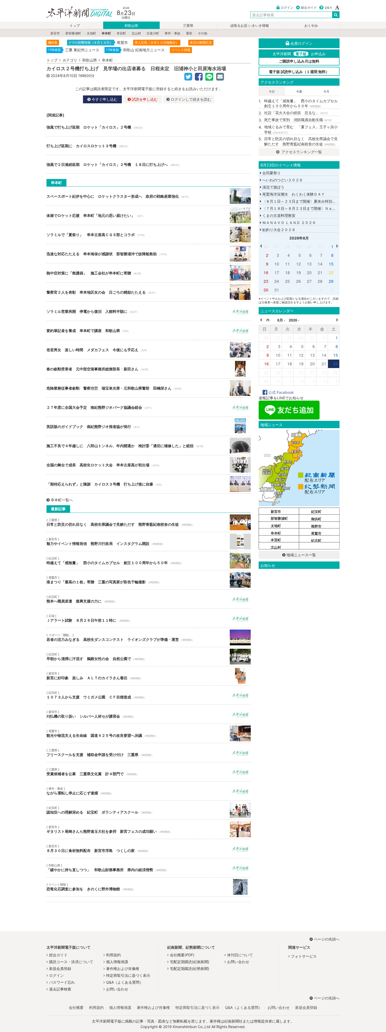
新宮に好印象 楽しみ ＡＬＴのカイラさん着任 (148, 675)
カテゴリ (69, 60)
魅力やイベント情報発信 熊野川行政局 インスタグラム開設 (148, 541)
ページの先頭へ (327, 939)
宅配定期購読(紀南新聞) (189, 961)
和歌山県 (131, 26)
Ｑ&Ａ (328, 7)
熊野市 (316, 526)
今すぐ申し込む (104, 99)
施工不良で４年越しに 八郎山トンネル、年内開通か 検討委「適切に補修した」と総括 (148, 445)
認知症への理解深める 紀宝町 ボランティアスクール (148, 810)
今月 (326, 91)
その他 (202, 33)
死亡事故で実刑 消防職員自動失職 (298, 119)
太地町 (91, 33)
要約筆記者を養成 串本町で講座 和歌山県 (148, 330)
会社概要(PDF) (182, 955)
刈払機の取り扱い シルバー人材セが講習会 (148, 714)
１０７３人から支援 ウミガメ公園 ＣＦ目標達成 (148, 695)
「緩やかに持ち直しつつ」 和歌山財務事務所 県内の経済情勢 (148, 867)
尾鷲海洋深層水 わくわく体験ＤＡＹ (293, 194)
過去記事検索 (60, 989)
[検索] (336, 14)
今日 (272, 91)
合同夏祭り (271, 173)
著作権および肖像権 (122, 968)
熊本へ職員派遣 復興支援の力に (148, 599)
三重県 (188, 26)
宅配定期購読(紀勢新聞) (189, 968)
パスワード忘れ (62, 982)
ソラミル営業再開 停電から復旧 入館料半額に (148, 311)
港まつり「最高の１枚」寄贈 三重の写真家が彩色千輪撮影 (148, 579)
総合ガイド (309, 7)
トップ (75, 26)
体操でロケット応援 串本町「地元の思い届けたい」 (148, 215)
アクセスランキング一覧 (301, 152)
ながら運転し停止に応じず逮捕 (148, 790)
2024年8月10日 (64, 75)
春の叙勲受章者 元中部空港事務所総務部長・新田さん (148, 368)
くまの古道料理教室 (278, 215)
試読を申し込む (144, 99)
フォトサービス (304, 956)
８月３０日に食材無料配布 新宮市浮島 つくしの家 (148, 848)
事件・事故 (172, 33)
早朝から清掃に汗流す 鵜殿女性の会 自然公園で (148, 656)
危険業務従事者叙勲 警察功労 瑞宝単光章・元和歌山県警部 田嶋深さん (148, 388)
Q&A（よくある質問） (124, 982)
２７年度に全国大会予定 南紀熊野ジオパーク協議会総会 (148, 407)
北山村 (136, 33)
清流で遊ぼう (272, 187)
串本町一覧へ (62, 500)
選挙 (189, 33)
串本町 (106, 33)
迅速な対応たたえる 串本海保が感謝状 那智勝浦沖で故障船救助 (148, 253)
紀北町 (316, 540)
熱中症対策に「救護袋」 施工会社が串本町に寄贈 (148, 272)
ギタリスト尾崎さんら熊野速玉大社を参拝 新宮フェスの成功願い (148, 829)
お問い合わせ (117, 989)
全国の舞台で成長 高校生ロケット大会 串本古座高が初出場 (148, 464)
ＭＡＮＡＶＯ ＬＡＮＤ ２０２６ (288, 222)
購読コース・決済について (71, 961)
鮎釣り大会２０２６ (278, 229)
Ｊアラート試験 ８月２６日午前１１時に (148, 618)
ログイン (287, 7)
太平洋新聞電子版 (75, 13)
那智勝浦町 (73, 33)
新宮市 (55, 33)
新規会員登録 (60, 968)
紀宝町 (316, 511)
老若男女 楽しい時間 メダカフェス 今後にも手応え (148, 349)
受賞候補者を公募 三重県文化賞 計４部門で (148, 771)
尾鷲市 (316, 533)
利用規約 (113, 955)
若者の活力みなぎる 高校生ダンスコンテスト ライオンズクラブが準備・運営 (148, 637)
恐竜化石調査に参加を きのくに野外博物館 (148, 886)
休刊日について (240, 955)
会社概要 (76, 1007)
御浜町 (316, 519)
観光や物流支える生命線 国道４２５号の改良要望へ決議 (148, 733)
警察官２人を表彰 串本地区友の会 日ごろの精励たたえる (148, 292)
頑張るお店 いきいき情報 (249, 26)
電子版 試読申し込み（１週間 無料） (299, 71)
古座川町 (153, 33)
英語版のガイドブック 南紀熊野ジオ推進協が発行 (148, 426)
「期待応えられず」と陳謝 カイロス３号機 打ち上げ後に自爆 (148, 483)
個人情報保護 (117, 961)
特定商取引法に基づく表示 (128, 975)
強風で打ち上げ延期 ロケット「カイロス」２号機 (148, 127)
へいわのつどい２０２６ (282, 180)
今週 (299, 91)
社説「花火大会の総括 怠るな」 (296, 112)
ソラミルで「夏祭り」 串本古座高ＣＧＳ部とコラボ (148, 234)
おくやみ (311, 26)
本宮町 (121, 33)
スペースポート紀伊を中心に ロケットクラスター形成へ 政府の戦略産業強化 (148, 196)
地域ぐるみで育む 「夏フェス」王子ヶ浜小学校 (301, 129)
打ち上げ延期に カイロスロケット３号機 (148, 145)
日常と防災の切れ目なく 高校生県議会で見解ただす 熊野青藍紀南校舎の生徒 (148, 522)
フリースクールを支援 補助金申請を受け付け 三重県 (148, 752)
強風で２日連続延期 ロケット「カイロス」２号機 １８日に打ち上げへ (148, 164)
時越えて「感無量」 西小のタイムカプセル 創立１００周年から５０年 (148, 560)
